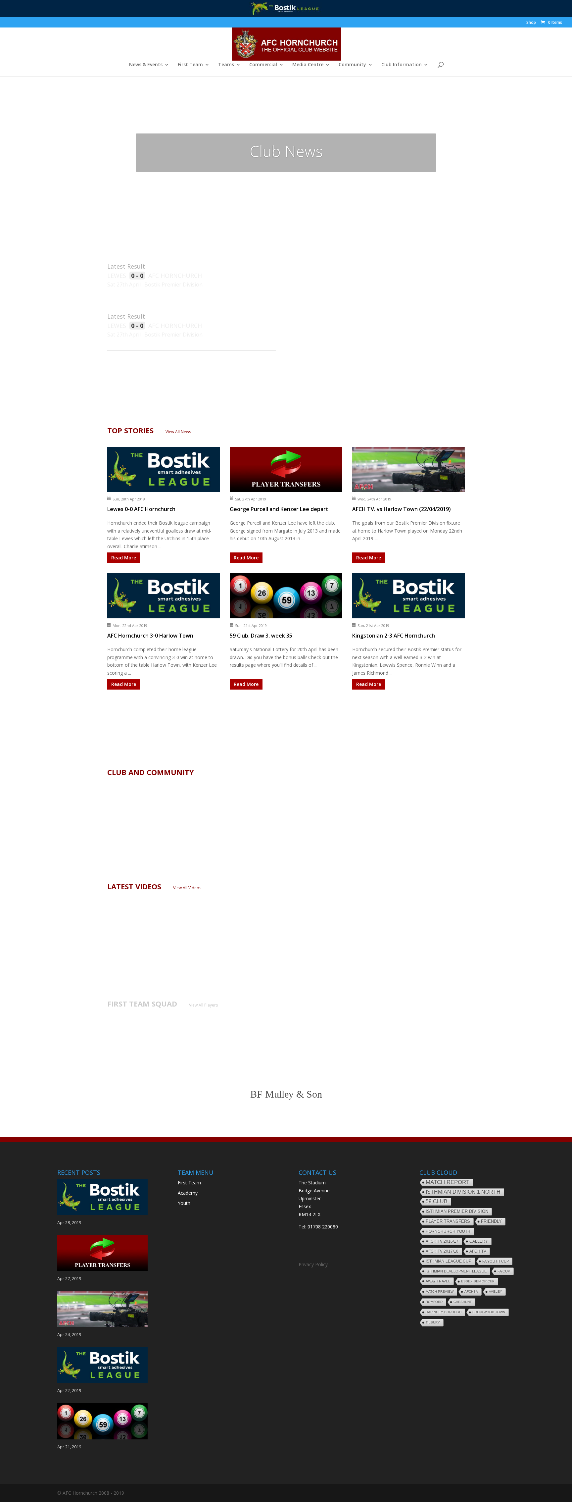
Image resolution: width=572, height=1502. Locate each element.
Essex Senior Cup (478, 1281)
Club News (286, 151)
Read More (123, 557)
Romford (434, 1302)
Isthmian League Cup (448, 1261)
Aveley (495, 1291)
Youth (184, 1203)
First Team (190, 65)
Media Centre (307, 65)
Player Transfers (448, 1221)
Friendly (491, 1221)
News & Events (146, 65)
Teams (226, 65)
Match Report (447, 1182)
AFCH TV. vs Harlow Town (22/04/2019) (401, 509)
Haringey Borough (443, 1312)
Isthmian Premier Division (457, 1211)
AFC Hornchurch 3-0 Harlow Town (150, 635)
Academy (188, 1193)
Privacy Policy (313, 1264)
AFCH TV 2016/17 (442, 1241)
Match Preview (439, 1291)
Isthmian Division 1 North (463, 1192)
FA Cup (504, 1271)
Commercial (263, 65)
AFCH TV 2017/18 (442, 1251)
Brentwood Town (488, 1312)
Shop (531, 23)
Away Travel (438, 1281)
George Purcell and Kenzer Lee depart (279, 509)
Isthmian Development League (456, 1271)
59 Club (437, 1201)
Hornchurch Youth (448, 1231)
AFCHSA (471, 1291)
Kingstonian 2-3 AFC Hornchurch (393, 635)
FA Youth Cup (495, 1261)
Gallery (478, 1241)
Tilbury (433, 1322)
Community (352, 65)
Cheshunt (462, 1302)
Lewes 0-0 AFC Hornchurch (141, 509)
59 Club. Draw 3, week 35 (261, 635)
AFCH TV (477, 1251)
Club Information (401, 65)
